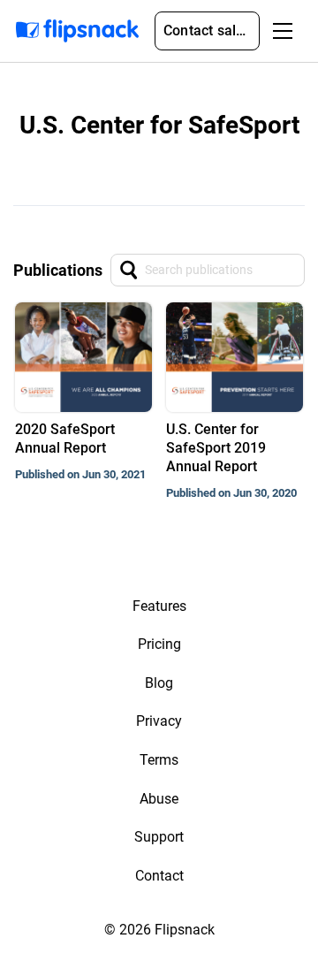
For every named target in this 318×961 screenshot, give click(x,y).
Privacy (159, 721)
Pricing (159, 644)
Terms (159, 759)
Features (159, 606)
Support (159, 836)
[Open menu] (282, 30)
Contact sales (207, 30)
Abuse (159, 798)
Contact (159, 875)
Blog (159, 683)
